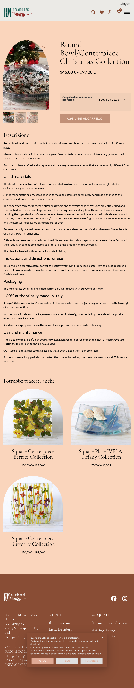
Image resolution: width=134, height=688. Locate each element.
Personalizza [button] (91, 660)
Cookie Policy (103, 635)
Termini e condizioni (109, 623)
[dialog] (67, 650)
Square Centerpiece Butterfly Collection (33, 541)
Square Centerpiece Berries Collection (33, 454)
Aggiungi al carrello (85, 118)
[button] (93, 12)
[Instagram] (125, 598)
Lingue (125, 3)
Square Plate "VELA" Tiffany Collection (101, 454)
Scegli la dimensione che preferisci (77, 98)
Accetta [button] (42, 660)
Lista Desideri (60, 629)
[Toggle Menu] (127, 12)
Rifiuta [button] (67, 660)
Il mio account (61, 623)
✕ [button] (102, 637)
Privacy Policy (103, 629)
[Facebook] (113, 598)
